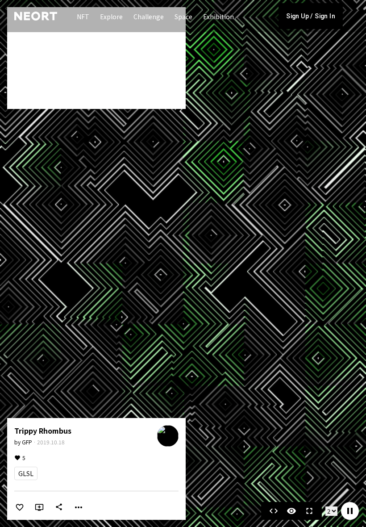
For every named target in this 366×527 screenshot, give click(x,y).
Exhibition (218, 16)
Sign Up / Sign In (310, 16)
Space (183, 16)
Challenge (148, 16)
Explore (111, 16)
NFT (83, 16)
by (23, 442)
